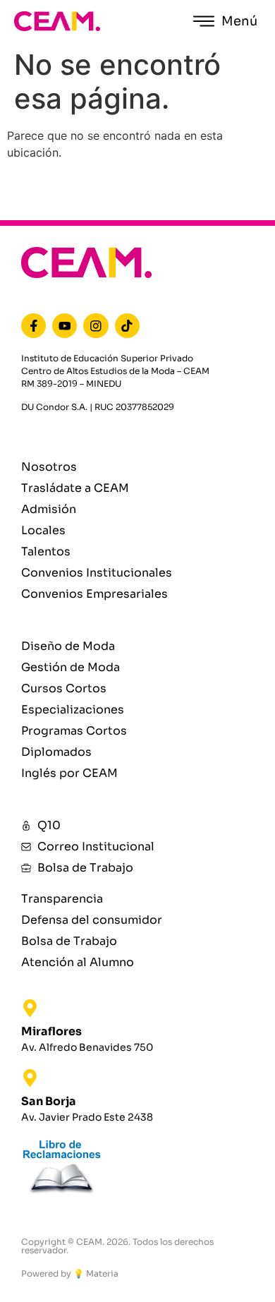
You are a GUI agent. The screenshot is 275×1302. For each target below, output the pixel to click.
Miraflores (51, 1031)
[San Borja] (30, 1078)
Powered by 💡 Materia (69, 1273)
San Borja (48, 1101)
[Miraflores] (30, 1008)
